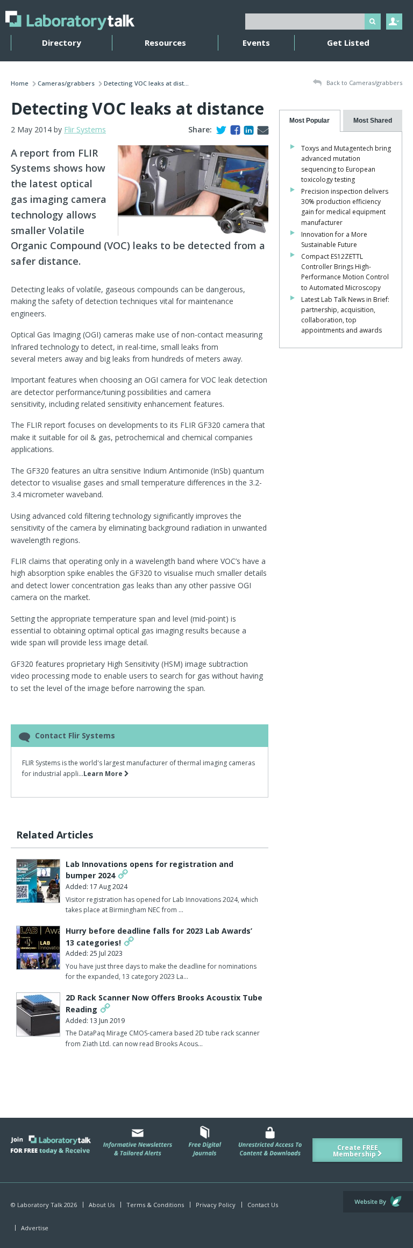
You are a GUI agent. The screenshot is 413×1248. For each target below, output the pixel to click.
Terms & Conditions (155, 1205)
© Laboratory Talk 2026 (44, 1205)
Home (20, 83)
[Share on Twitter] (219, 129)
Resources (165, 42)
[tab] (310, 121)
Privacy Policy (216, 1205)
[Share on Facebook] (233, 129)
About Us (102, 1205)
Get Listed (348, 42)
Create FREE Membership (355, 1151)
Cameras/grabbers (66, 83)
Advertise (34, 1228)
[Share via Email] (260, 129)
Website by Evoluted (378, 1201)
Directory (61, 42)
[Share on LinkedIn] (246, 129)
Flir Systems (85, 129)
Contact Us (262, 1205)
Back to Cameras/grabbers (363, 83)
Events (256, 42)
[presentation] (310, 121)
